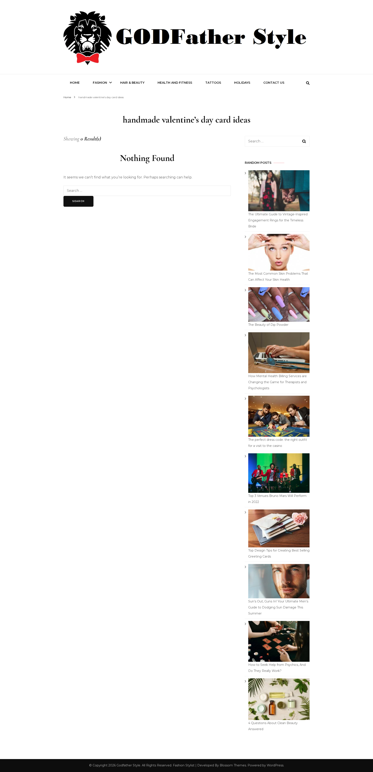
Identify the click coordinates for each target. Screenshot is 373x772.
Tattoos (213, 83)
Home (75, 83)
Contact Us (273, 83)
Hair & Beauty (132, 83)
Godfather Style (128, 765)
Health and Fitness (175, 83)
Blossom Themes (233, 765)
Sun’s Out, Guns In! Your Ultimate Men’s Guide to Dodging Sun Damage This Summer (278, 607)
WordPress (275, 765)
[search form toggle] (308, 83)
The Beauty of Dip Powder (268, 325)
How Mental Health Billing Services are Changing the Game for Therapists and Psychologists (277, 382)
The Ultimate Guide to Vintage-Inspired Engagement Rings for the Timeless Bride (278, 220)
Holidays (242, 83)
